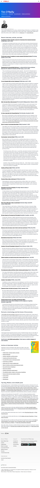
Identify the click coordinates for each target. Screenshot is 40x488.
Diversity (2, 451)
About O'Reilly (4, 439)
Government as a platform (8, 361)
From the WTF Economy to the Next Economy (11, 359)
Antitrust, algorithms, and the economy (10, 356)
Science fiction (5, 375)
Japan (2, 459)
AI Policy (15, 446)
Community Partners (5, 447)
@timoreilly (11, 13)
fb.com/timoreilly (17, 13)
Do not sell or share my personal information (8, 467)
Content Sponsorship (5, 452)
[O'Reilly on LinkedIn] (5, 433)
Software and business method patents (10, 370)
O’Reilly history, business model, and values (11, 352)
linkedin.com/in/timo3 (26, 13)
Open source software (7, 368)
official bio (22, 32)
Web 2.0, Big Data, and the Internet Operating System (13, 365)
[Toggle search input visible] (38, 1)
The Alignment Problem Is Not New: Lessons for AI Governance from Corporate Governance (18, 39)
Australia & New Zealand (6, 458)
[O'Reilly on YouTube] (7, 433)
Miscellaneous (5, 379)
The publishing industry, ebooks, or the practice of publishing (14, 372)
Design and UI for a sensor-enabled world (10, 363)
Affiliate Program (4, 449)
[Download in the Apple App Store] (24, 444)
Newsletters (15, 442)
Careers (2, 442)
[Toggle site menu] (1, 1)
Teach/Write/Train (4, 441)
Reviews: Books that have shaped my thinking (11, 373)
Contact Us (15, 441)
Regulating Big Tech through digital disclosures (10, 67)
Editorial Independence (16, 471)
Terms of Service (4, 471)
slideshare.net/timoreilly (6, 16)
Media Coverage (4, 446)
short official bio (30, 32)
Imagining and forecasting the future (10, 358)
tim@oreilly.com (4, 13)
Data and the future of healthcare (9, 366)
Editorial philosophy (6, 354)
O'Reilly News (3, 444)
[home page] (6, 1)
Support (15, 439)
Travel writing (5, 377)
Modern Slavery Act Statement (26, 471)
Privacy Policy (16, 444)
